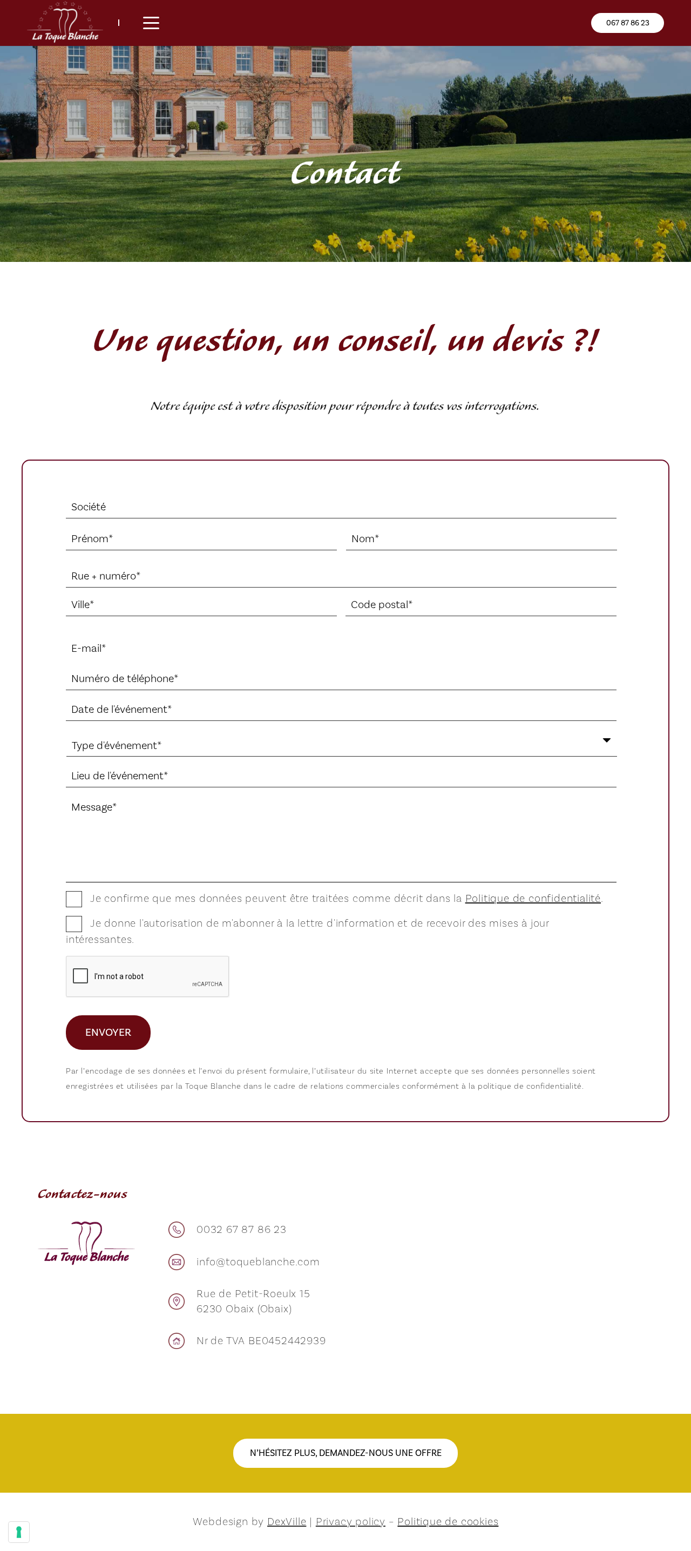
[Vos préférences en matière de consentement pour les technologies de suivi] (19, 1532)
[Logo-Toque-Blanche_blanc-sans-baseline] (65, 23)
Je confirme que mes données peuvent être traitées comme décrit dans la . (347, 899)
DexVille (286, 1522)
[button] (151, 23)
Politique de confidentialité (533, 899)
